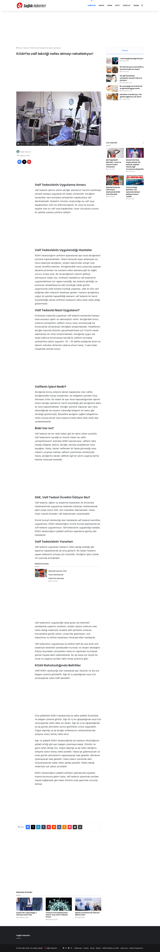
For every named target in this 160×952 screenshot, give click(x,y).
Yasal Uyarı (124, 948)
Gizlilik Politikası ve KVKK (110, 948)
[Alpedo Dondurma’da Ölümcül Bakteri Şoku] (88, 904)
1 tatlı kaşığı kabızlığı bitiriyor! (131, 58)
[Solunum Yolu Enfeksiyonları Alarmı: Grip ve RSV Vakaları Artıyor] (59, 904)
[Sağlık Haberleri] (31, 5)
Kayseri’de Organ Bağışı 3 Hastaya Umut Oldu (26, 914)
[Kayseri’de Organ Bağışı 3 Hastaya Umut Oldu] (29, 904)
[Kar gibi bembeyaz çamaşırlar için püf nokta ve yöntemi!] (112, 78)
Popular (125, 50)
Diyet (117, 5)
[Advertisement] (80, 28)
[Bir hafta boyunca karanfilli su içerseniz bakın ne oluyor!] (112, 69)
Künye (92, 948)
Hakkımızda (78, 948)
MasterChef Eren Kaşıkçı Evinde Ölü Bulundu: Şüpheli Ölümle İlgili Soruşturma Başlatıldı (135, 164)
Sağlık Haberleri (25, 152)
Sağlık (101, 5)
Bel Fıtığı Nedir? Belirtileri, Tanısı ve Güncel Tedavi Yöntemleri (113, 163)
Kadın (109, 5)
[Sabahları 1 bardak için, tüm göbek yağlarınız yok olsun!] (112, 96)
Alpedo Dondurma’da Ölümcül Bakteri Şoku (87, 914)
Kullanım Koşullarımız (136, 948)
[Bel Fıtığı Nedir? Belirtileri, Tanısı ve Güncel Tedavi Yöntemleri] (115, 153)
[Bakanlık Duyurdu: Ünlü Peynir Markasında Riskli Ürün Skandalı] (41, 573)
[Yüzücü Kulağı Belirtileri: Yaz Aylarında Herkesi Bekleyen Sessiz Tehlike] (135, 180)
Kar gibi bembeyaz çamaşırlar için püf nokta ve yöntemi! (131, 78)
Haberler (92, 5)
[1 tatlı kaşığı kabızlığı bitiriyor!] (112, 60)
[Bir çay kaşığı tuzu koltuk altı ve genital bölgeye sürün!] (112, 88)
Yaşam (136, 5)
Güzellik (126, 5)
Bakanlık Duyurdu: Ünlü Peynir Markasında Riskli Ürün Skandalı (58, 574)
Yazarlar (86, 948)
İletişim (98, 948)
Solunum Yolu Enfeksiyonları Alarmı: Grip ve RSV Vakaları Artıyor (57, 915)
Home (20, 48)
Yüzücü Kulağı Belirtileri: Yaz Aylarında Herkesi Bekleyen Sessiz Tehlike (133, 192)
